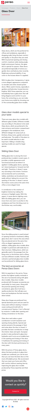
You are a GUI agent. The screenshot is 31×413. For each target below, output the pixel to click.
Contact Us (15, 391)
